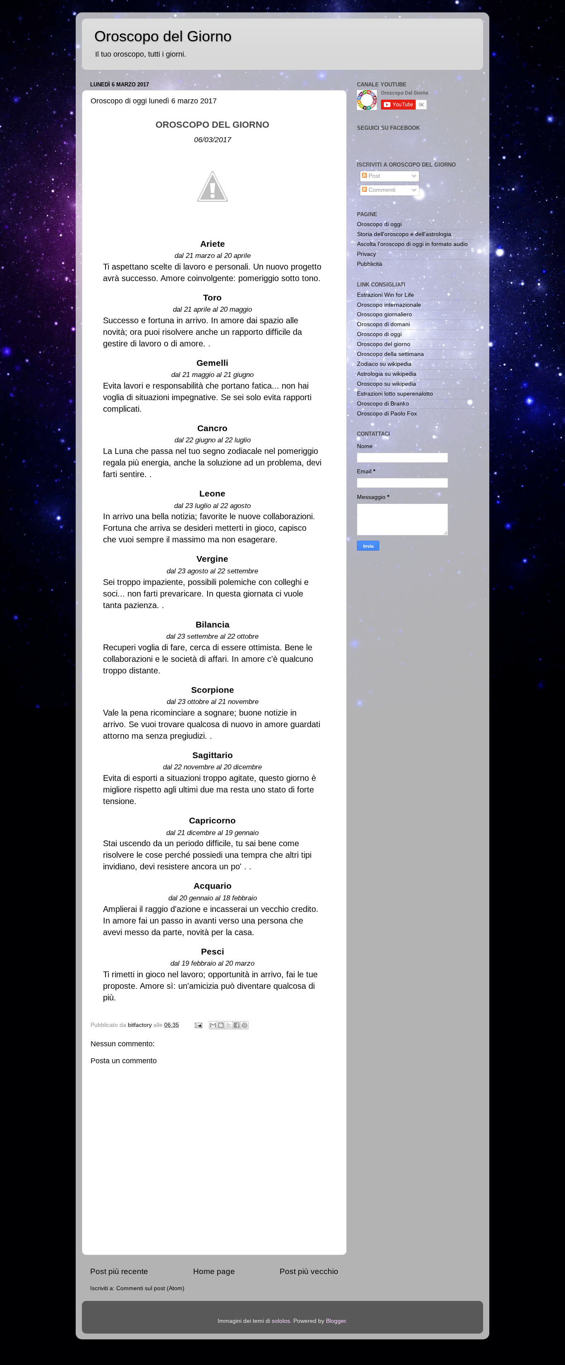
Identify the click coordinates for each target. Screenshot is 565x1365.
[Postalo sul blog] (221, 1025)
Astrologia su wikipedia (387, 374)
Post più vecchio (309, 1271)
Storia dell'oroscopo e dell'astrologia (404, 234)
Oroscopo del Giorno (163, 36)
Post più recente (119, 1271)
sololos (281, 1321)
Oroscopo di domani (383, 324)
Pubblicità (369, 264)
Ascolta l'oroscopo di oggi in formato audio (412, 244)
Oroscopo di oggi (379, 224)
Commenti (381, 190)
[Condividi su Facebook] (236, 1025)
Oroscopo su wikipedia (386, 384)
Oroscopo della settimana (390, 354)
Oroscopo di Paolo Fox (387, 413)
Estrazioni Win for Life (385, 295)
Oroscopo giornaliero (384, 314)
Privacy (366, 254)
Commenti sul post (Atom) (150, 1288)
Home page (214, 1271)
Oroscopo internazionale (389, 305)
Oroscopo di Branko (383, 404)
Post (373, 176)
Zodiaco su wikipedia (384, 364)
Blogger (336, 1321)
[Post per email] (198, 1025)
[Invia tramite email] (213, 1025)
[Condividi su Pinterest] (244, 1025)
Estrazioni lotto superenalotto (395, 394)
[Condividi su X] (229, 1025)
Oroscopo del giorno (383, 344)
